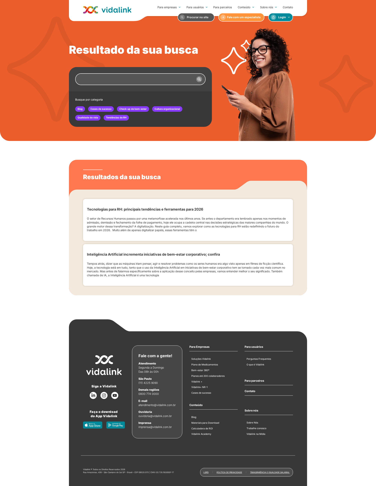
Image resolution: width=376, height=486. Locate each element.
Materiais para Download (205, 422)
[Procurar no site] (182, 17)
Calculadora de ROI (202, 428)
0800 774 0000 (148, 393)
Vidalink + (196, 381)
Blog (80, 108)
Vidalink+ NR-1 (199, 387)
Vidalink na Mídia (256, 433)
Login (282, 17)
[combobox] (134, 79)
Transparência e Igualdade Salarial (270, 472)
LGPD (206, 472)
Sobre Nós (252, 422)
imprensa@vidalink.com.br (155, 427)
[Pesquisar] (199, 79)
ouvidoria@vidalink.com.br (155, 416)
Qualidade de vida (88, 117)
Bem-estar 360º (200, 370)
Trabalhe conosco (256, 428)
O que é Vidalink (255, 364)
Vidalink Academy (201, 433)
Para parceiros (222, 7)
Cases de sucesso (100, 108)
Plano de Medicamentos (204, 364)
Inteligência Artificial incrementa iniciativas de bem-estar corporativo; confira (153, 254)
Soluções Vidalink (201, 358)
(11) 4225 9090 (148, 382)
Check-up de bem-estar (133, 108)
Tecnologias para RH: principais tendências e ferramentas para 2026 (145, 209)
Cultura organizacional (167, 108)
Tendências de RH (116, 117)
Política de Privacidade (229, 472)
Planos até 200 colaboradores (208, 375)
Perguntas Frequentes (259, 358)
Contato (288, 7)
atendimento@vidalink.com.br (157, 405)
